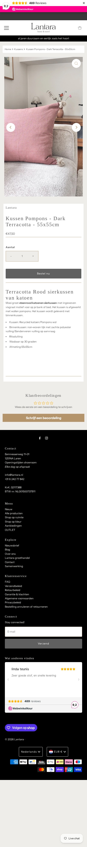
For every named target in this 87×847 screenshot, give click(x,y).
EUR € (58, 751)
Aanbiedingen (13, 525)
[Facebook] (40, 438)
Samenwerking (14, 566)
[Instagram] (46, 438)
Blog (7, 549)
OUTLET (10, 529)
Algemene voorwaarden (19, 598)
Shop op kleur (13, 521)
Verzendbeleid (13, 586)
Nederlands (29, 751)
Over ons (10, 553)
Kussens (18, 49)
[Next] (76, 127)
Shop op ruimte (14, 517)
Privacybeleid (13, 602)
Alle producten (14, 513)
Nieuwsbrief (12, 545)
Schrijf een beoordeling (43, 418)
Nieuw (8, 509)
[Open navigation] (6, 28)
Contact (10, 562)
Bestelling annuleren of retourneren (26, 606)
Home (8, 49)
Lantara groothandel (17, 557)
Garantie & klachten (17, 594)
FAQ (7, 581)
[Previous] (10, 127)
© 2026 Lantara (14, 739)
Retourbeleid (12, 590)
